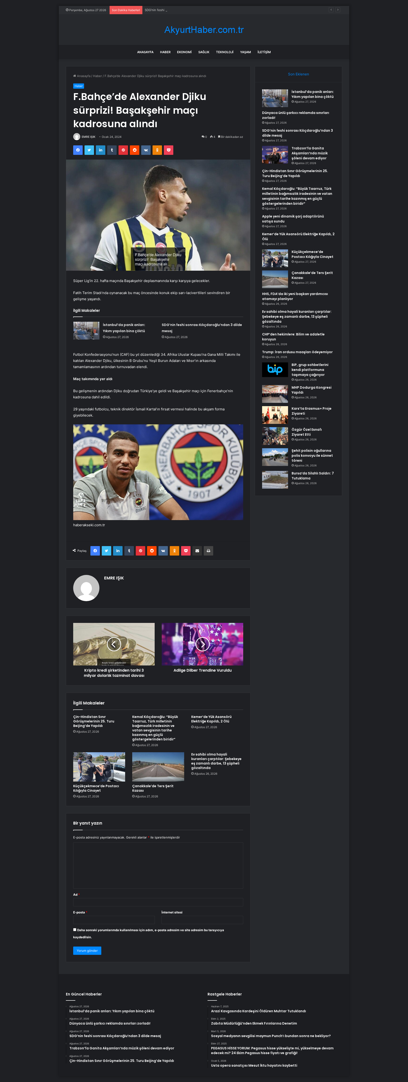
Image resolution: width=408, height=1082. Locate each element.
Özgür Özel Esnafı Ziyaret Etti (307, 432)
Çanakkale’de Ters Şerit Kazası (153, 788)
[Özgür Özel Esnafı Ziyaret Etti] (275, 436)
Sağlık (203, 52)
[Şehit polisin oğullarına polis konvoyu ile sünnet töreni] (275, 457)
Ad (76, 894)
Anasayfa (145, 52)
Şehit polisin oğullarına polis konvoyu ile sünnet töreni (312, 455)
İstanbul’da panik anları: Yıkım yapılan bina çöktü (313, 94)
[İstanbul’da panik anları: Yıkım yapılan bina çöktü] (86, 330)
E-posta (80, 912)
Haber (165, 52)
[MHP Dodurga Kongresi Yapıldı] (275, 394)
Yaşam (245, 52)
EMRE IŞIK (88, 137)
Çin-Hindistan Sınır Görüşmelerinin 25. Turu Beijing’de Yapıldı (93, 721)
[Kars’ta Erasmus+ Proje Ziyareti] (275, 415)
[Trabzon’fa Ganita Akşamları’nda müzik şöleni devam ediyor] (275, 155)
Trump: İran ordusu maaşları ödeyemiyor (297, 352)
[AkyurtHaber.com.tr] (204, 29)
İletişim (264, 52)
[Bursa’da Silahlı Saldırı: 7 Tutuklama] (275, 480)
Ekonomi (184, 52)
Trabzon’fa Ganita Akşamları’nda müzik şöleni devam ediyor (310, 153)
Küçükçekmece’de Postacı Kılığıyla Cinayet (96, 788)
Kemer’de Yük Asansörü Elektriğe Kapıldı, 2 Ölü (211, 719)
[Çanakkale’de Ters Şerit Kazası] (158, 767)
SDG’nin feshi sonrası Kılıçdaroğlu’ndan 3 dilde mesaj (183, 10)
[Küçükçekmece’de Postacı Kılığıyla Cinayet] (99, 767)
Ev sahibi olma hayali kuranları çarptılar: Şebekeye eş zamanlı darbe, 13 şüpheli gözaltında (216, 761)
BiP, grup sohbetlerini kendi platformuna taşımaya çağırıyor (310, 369)
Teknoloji (225, 52)
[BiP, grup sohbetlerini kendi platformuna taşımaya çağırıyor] (275, 369)
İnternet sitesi (172, 912)
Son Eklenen (298, 74)
